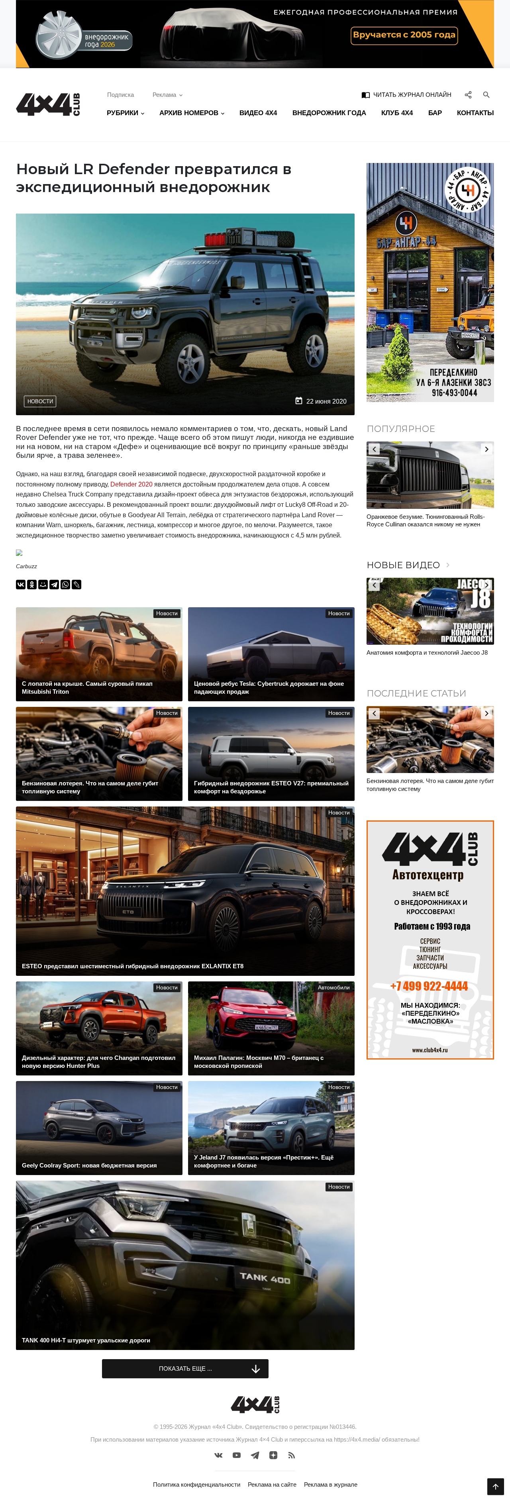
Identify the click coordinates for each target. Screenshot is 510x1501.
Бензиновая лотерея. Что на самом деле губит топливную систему (430, 784)
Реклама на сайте (272, 1484)
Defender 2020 (131, 484)
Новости (40, 401)
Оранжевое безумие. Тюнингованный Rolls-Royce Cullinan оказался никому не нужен (426, 520)
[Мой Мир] (43, 584)
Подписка (120, 94)
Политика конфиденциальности (196, 1484)
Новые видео (410, 565)
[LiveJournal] (76, 584)
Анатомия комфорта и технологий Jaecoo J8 (427, 652)
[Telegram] (54, 584)
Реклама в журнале (330, 1484)
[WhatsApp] (65, 584)
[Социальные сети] (468, 95)
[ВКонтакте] (21, 584)
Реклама (164, 94)
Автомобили (334, 988)
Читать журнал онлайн (406, 94)
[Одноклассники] (32, 584)
